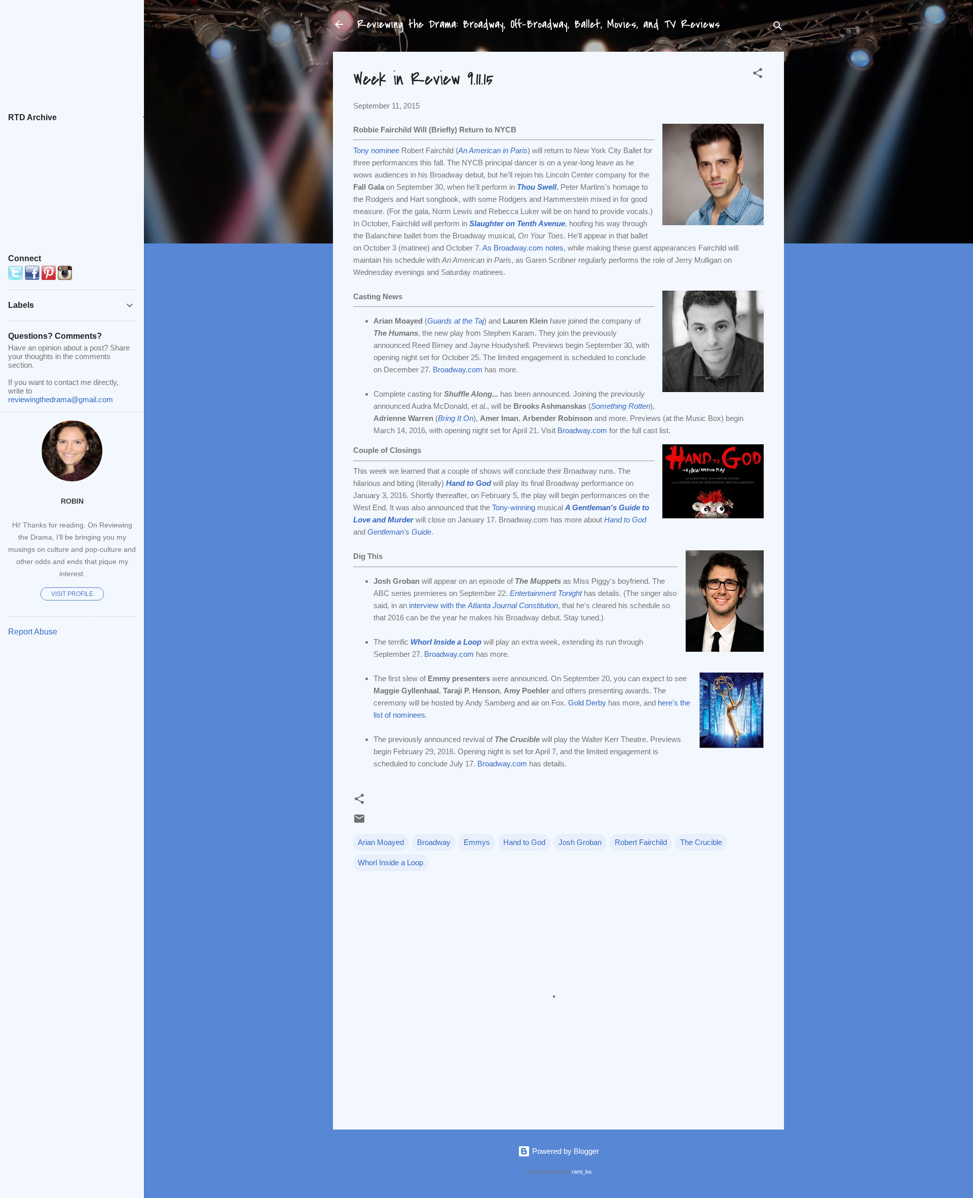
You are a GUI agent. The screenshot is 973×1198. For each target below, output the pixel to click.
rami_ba (581, 1172)
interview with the (483, 605)
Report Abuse (32, 631)
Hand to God (524, 842)
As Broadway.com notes (523, 247)
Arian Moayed (381, 842)
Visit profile (72, 593)
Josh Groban (580, 842)
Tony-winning (513, 507)
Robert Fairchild (641, 842)
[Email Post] (359, 822)
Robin (72, 501)
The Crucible (701, 842)
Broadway (434, 842)
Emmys (477, 842)
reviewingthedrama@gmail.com (60, 399)
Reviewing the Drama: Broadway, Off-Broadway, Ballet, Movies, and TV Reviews (538, 24)
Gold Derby (587, 702)
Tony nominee (376, 150)
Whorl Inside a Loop (390, 862)
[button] (758, 75)
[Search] (778, 27)
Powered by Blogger (564, 1151)
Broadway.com (457, 369)
